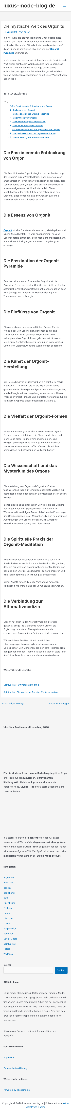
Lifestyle (8, 918)
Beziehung (9, 893)
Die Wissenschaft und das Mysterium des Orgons (36, 129)
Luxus (6, 923)
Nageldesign (10, 928)
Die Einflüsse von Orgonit (25, 118)
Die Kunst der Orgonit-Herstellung (29, 121)
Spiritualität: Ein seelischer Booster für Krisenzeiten (30, 692)
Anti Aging (8, 882)
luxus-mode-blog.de (29, 5)
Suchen (7, 965)
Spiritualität (11, 32)
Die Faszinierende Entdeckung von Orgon (32, 106)
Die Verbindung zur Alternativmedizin (31, 137)
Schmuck (8, 933)
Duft (5, 898)
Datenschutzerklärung (15, 1068)
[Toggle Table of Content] (5, 102)
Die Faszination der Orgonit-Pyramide (31, 114)
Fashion (7, 908)
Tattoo (6, 948)
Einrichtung (9, 903)
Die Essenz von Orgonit (24, 110)
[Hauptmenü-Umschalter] (64, 5)
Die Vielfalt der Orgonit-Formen (28, 125)
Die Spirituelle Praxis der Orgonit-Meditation (34, 133)
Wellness (8, 954)
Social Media (10, 938)
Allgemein (8, 877)
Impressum (9, 1057)
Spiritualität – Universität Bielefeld (21, 684)
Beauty (7, 887)
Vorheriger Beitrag (12, 703)
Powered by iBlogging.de (16, 1090)
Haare (6, 913)
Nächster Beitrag (59, 703)
